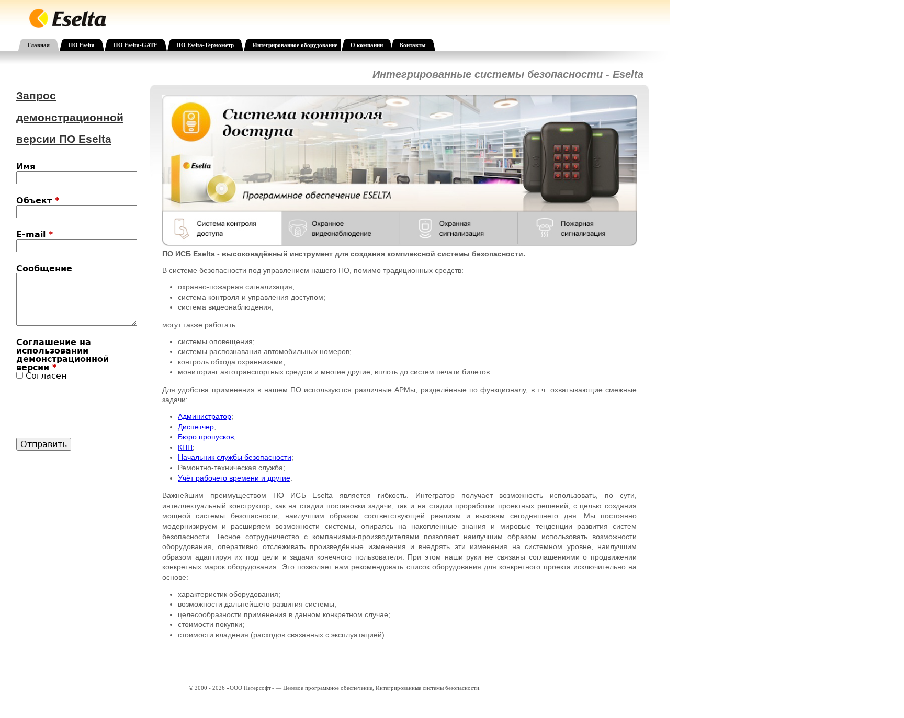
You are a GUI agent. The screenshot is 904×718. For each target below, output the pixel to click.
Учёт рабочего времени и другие (234, 478)
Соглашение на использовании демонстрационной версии (62, 355)
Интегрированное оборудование (295, 45)
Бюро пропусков (206, 436)
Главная (39, 45)
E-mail (34, 235)
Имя (25, 167)
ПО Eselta (82, 45)
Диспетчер (196, 427)
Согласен (46, 376)
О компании (367, 45)
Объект (37, 201)
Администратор (204, 416)
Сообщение (44, 269)
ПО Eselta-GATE (135, 45)
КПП (185, 447)
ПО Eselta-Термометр (205, 45)
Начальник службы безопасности (234, 457)
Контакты (413, 45)
